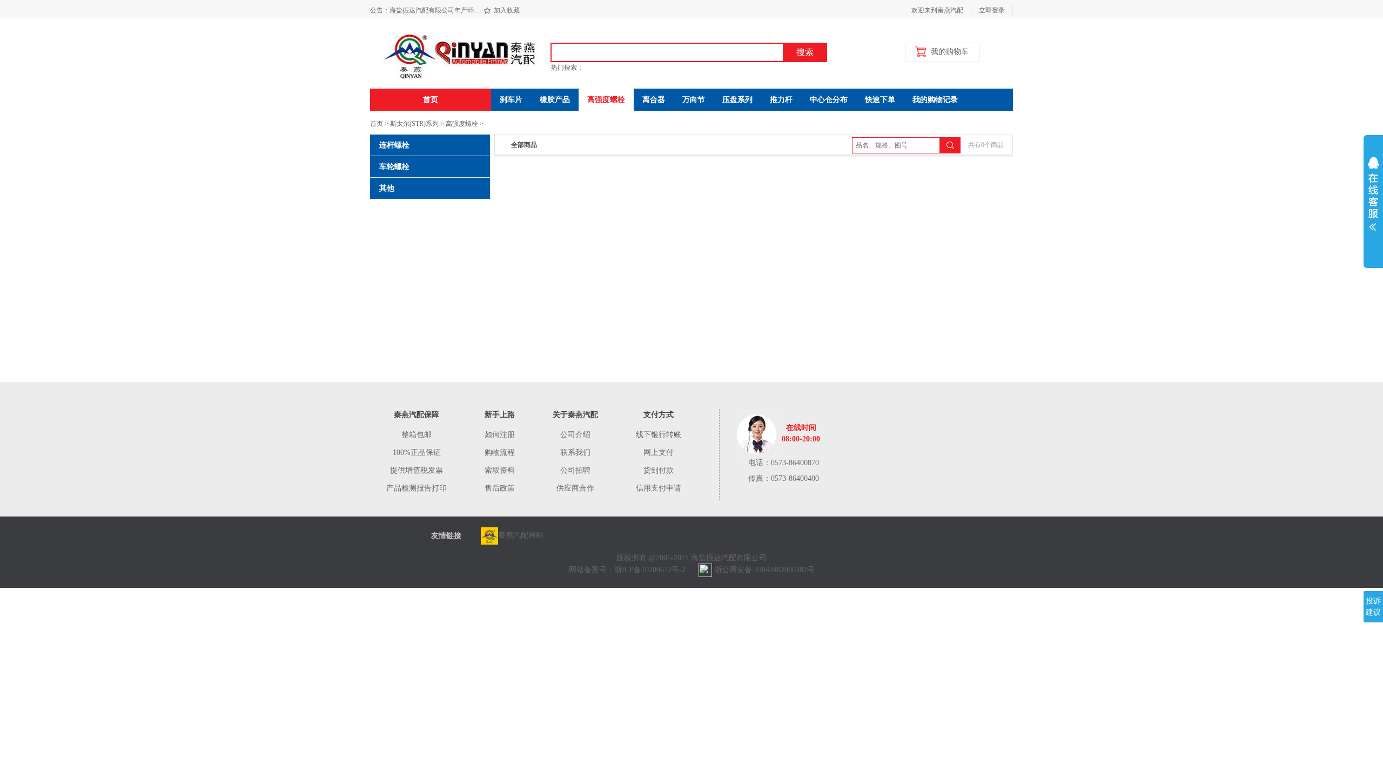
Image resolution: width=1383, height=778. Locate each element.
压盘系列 (737, 100)
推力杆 (781, 100)
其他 (386, 188)
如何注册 (500, 435)
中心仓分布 (829, 100)
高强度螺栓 (606, 100)
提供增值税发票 (416, 470)
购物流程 (500, 452)
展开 (1373, 201)
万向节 (693, 100)
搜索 (805, 52)
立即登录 (992, 10)
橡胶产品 (555, 100)
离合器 (653, 100)
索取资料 (500, 470)
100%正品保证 (417, 452)
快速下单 (880, 100)
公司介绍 (575, 435)
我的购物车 (950, 52)
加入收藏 (507, 10)
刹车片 (511, 100)
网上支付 (658, 452)
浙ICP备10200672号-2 (650, 570)
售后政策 (500, 488)
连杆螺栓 (394, 145)
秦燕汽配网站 (520, 535)
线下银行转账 (658, 435)
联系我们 (575, 452)
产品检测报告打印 (416, 488)
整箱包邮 (416, 435)
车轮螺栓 (394, 167)
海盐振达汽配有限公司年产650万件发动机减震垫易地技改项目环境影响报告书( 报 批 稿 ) (436, 5)
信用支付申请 (658, 488)
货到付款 (658, 470)
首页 (430, 100)
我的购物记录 (935, 100)
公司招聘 (575, 470)
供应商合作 (575, 488)
